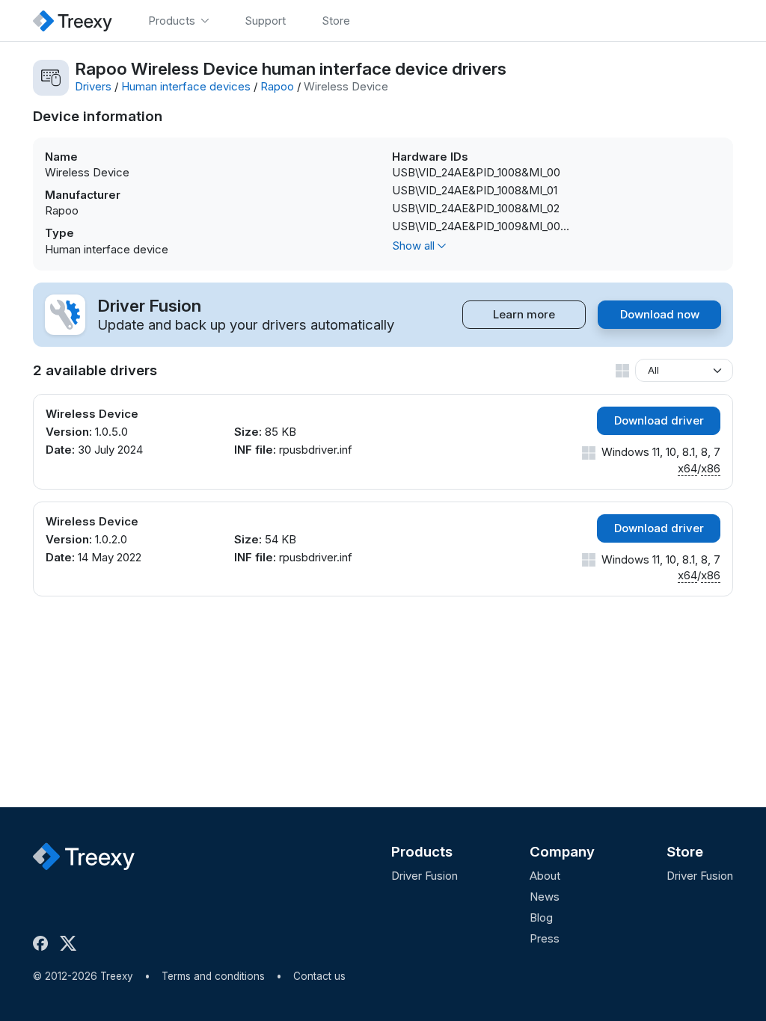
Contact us (319, 976)
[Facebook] (43, 943)
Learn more (524, 314)
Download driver (659, 420)
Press (545, 938)
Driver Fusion (424, 876)
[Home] (72, 20)
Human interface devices (186, 86)
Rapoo (277, 86)
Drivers (93, 86)
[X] (71, 943)
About (545, 876)
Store (685, 851)
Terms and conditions (213, 976)
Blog (541, 917)
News (545, 896)
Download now (659, 314)
